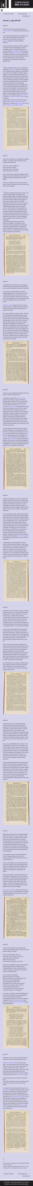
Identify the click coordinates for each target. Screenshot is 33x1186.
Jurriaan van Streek (12, 406)
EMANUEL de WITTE (8, 305)
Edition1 (26, 1184)
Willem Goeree (19, 103)
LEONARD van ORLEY (17, 1000)
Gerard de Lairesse (22, 536)
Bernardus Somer (12, 438)
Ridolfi (19, 51)
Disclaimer (7, 1184)
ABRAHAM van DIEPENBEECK (10, 1063)
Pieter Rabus (11, 69)
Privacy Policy (14, 1184)
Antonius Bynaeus (11, 101)
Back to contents (9, 14)
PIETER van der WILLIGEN (9, 890)
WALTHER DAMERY (19, 1002)
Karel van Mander (17, 52)
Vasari (13, 51)
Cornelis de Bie (21, 1074)
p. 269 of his (16, 96)
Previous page (23, 14)
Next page (25, 16)
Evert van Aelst (20, 398)
